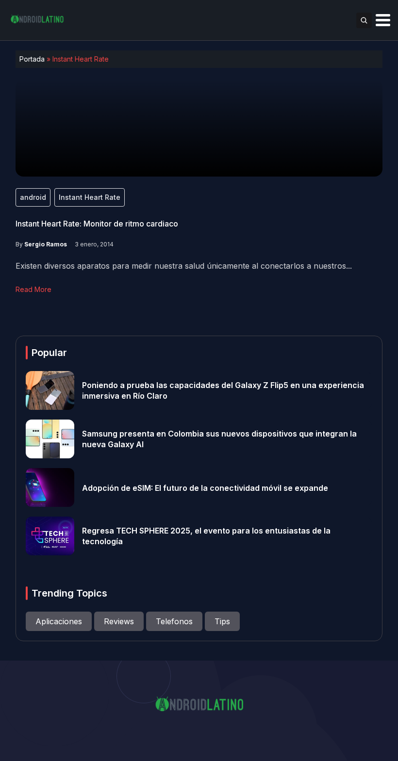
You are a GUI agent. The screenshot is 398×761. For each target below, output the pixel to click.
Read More (33, 289)
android (33, 197)
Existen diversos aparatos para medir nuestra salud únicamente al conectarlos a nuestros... (184, 266)
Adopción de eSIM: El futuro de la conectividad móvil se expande (205, 487)
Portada (32, 59)
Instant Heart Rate (89, 197)
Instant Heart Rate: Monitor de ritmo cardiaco (97, 223)
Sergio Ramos (45, 244)
